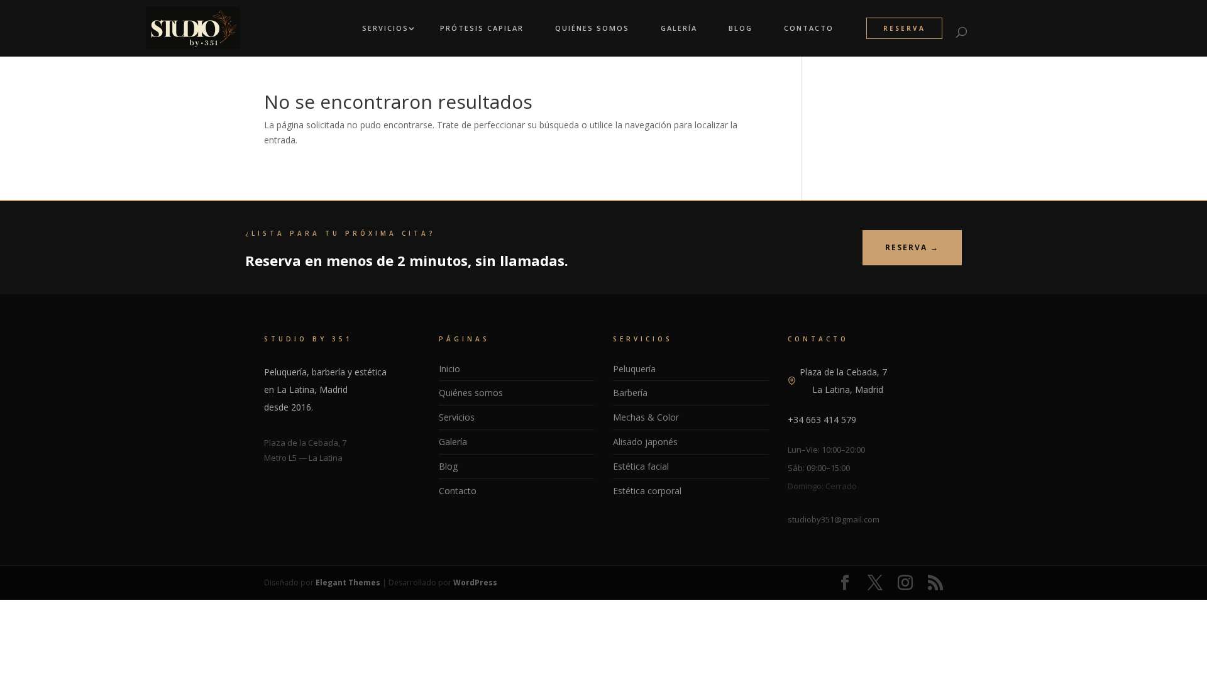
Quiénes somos (471, 393)
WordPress (475, 582)
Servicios (385, 28)
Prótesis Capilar (482, 28)
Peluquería (634, 369)
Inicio (449, 369)
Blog (740, 28)
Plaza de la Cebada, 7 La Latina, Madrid (843, 380)
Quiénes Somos (592, 28)
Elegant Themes (348, 582)
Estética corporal (647, 491)
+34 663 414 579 (822, 420)
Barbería (630, 393)
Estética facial (641, 466)
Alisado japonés (645, 442)
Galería (679, 28)
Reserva (904, 28)
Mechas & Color (646, 417)
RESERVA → (912, 247)
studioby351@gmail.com (833, 519)
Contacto (809, 28)
